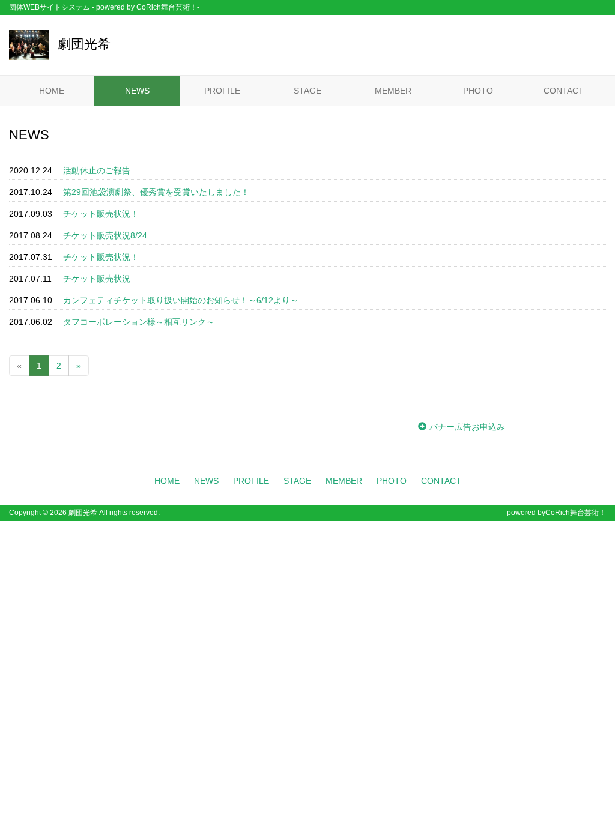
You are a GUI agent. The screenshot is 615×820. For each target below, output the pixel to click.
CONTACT (564, 90)
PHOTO (478, 90)
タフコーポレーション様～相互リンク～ (138, 322)
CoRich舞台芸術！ (575, 512)
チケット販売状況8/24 (105, 235)
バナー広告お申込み (467, 427)
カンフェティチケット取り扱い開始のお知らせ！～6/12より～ (180, 300)
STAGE (307, 90)
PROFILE (222, 90)
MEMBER (393, 90)
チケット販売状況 (96, 278)
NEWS (137, 90)
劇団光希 (84, 44)
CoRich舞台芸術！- (167, 7)
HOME (51, 90)
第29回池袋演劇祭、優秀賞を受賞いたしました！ (156, 192)
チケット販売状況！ (101, 214)
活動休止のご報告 (96, 170)
